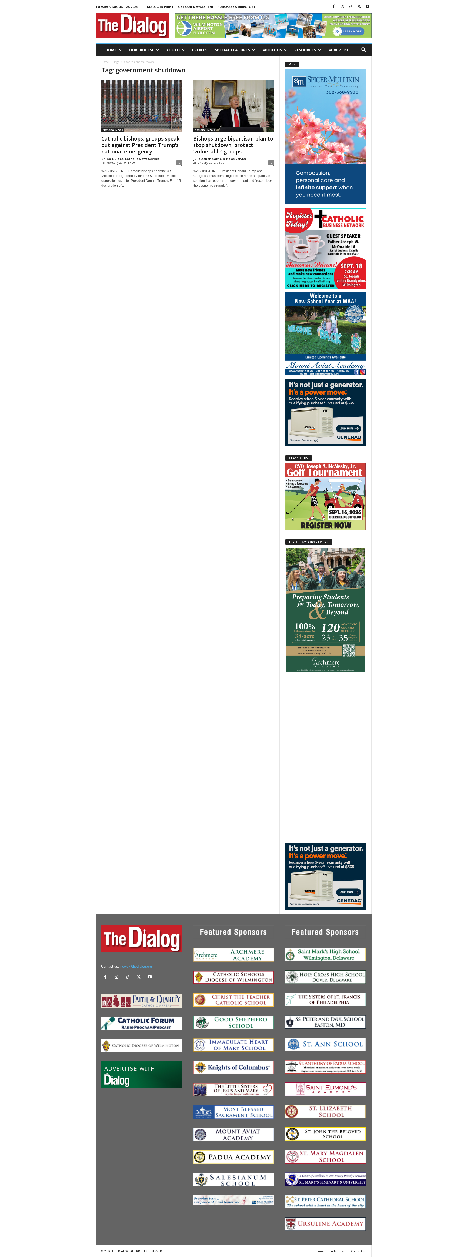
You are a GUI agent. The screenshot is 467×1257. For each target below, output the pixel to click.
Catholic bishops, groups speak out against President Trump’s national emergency (140, 145)
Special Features (232, 49)
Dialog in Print (160, 7)
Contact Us (358, 1251)
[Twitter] (359, 7)
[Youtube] (367, 7)
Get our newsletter (195, 7)
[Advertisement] (325, 757)
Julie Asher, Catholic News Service (220, 159)
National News (113, 130)
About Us (272, 49)
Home (111, 49)
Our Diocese (141, 49)
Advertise (338, 49)
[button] (363, 50)
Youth (173, 49)
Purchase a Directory (236, 7)
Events (199, 49)
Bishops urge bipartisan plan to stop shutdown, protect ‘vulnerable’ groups (233, 145)
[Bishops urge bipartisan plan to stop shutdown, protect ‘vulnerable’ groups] (233, 106)
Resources (305, 49)
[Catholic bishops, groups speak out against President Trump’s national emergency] (141, 106)
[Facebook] (334, 7)
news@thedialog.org (136, 966)
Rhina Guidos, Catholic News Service (130, 159)
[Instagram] (342, 7)
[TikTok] (351, 7)
